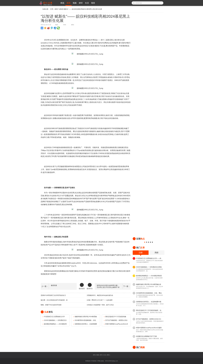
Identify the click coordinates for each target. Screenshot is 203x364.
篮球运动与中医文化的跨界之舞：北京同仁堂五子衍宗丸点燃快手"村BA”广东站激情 (108, 287)
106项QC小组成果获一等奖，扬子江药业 (100, 305)
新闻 (68, 3)
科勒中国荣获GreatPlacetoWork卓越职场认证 (116, 324)
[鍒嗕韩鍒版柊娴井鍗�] (48, 28)
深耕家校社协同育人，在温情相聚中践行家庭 (85, 324)
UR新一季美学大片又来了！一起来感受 (99, 300)
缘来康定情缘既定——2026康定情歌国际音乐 (55, 324)
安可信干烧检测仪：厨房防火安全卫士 (116, 320)
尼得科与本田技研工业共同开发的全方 (53, 295)
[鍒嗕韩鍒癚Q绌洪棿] (45, 28)
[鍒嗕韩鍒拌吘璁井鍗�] (52, 28)
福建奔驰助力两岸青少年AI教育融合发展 (85, 317)
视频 (75, 3)
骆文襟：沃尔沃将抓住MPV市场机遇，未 (54, 300)
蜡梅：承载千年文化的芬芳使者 (51, 305)
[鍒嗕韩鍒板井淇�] (58, 28)
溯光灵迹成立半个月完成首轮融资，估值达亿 (115, 317)
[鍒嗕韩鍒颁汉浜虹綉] (55, 28)
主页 (51, 9)
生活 (87, 3)
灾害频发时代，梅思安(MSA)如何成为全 (100, 295)
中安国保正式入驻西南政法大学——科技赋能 (54, 317)
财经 (81, 3)
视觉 (93, 3)
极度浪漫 (54, 285)
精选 (62, 3)
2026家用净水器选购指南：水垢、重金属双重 (85, 320)
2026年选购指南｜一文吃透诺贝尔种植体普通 (55, 320)
